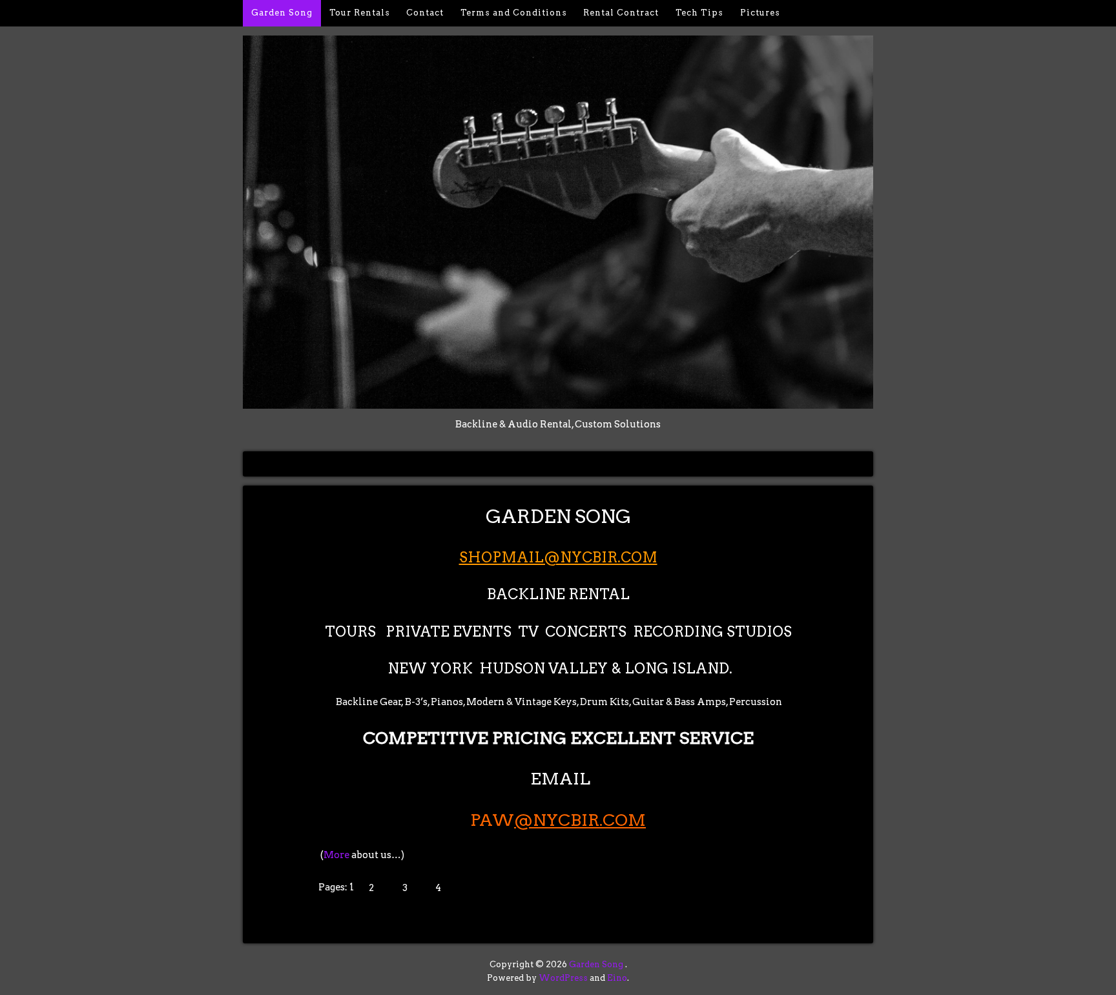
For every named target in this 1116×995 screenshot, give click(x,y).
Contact (425, 12)
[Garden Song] (558, 402)
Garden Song (282, 12)
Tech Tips (699, 12)
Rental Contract (621, 12)
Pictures (760, 12)
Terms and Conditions (513, 12)
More (336, 855)
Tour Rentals (359, 12)
